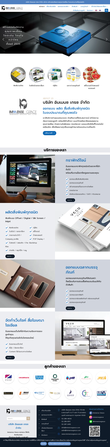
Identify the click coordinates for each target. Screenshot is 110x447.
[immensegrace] (12, 8)
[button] (3, 39)
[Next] (108, 378)
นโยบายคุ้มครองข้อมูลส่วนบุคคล (59, 443)
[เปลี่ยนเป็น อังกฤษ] (96, 10)
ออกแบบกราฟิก (63, 6)
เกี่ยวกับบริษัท (51, 6)
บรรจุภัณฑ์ (84, 6)
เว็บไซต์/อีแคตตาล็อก (98, 6)
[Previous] (1, 378)
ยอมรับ (43, 443)
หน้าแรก (42, 6)
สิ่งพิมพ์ (74, 6)
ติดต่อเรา (90, 10)
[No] (107, 443)
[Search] (106, 10)
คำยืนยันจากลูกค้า (79, 10)
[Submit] (28, 418)
